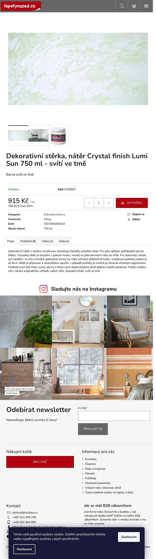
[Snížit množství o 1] (89, 203)
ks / (40, 462)
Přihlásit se (92, 429)
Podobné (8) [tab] (28, 241)
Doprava (90, 464)
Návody (90, 473)
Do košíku (134, 203)
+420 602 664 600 (24, 522)
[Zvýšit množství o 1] (109, 203)
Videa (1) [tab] (47, 241)
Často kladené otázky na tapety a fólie (109, 492)
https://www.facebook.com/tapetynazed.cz (38, 527)
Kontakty (90, 459)
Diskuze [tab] (64, 241)
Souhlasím (129, 537)
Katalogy (90, 478)
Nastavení (24, 549)
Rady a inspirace (95, 469)
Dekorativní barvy (54, 214)
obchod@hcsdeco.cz (25, 513)
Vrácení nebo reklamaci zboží (103, 488)
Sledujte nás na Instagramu (84, 289)
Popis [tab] (10, 241)
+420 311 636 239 (24, 517)
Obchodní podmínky (97, 483)
